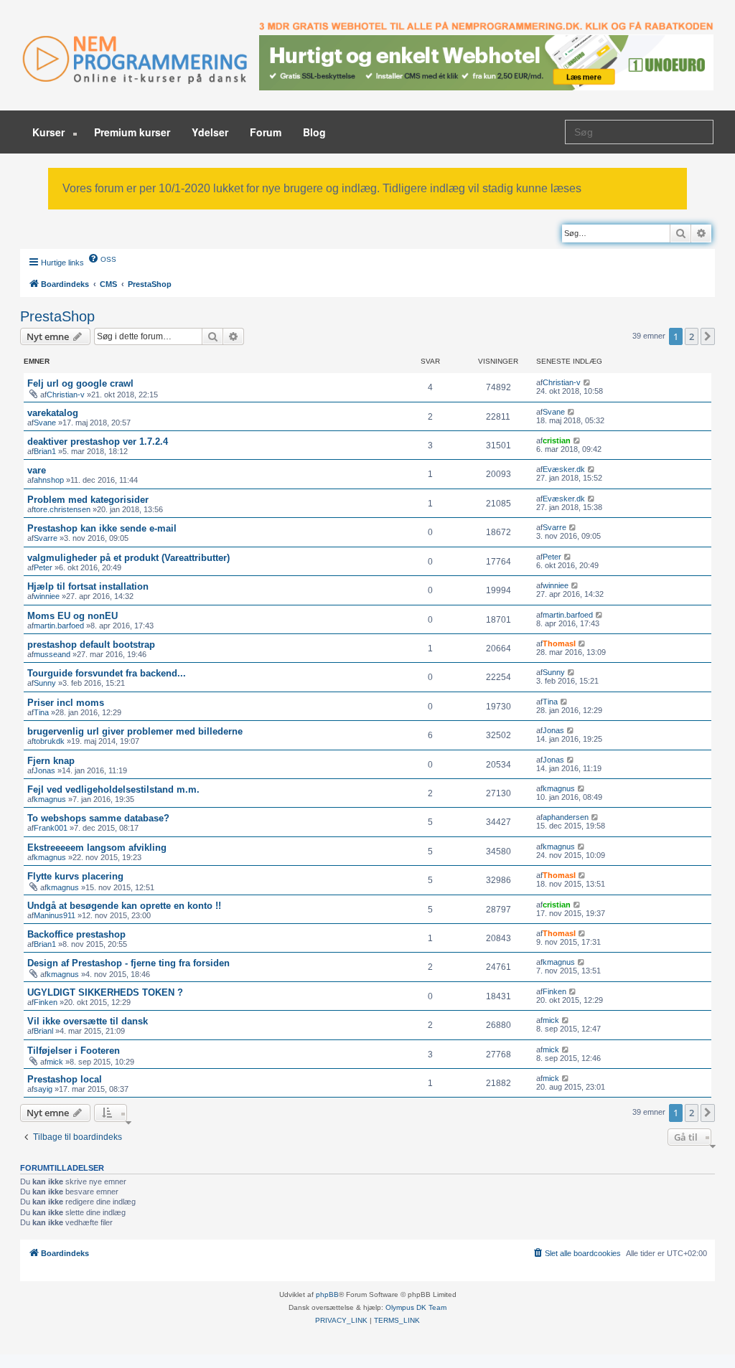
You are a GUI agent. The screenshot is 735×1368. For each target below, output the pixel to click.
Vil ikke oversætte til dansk (87, 1021)
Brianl (43, 1031)
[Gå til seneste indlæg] (587, 382)
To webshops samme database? (98, 818)
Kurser (49, 132)
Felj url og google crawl (80, 383)
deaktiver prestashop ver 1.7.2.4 (97, 441)
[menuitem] (102, 258)
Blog (314, 132)
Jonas (553, 730)
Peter (43, 567)
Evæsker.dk (564, 469)
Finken (45, 1002)
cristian (557, 440)
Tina (41, 712)
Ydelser (210, 132)
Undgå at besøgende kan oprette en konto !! (124, 905)
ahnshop (49, 480)
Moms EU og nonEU (72, 615)
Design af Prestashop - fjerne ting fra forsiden (128, 963)
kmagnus (50, 799)
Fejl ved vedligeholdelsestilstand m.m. (113, 789)
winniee (47, 596)
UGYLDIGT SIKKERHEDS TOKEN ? (105, 992)
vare (36, 470)
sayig (43, 1089)
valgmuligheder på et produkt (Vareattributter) (128, 557)
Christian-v (66, 394)
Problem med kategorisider (88, 499)
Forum (265, 132)
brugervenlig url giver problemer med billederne (135, 731)
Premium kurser (132, 132)
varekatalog (52, 412)
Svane (45, 422)
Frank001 (50, 828)
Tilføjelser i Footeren (73, 1050)
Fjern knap (51, 760)
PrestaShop (57, 316)
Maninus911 (54, 915)
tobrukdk (49, 741)
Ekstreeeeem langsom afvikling (97, 847)
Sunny (45, 683)
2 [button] (691, 336)
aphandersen (566, 817)
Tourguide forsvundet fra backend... (106, 673)
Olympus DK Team (415, 1307)
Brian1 (45, 451)
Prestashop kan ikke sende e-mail (102, 528)
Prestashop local (64, 1079)
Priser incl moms (65, 702)
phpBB (327, 1294)
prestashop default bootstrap (91, 644)
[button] (708, 336)
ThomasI (559, 643)
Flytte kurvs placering (75, 876)
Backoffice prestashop (76, 934)
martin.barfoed (59, 625)
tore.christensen (62, 509)
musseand (52, 654)
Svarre (45, 538)
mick (551, 1020)
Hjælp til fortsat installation (88, 586)
